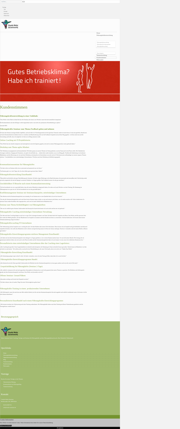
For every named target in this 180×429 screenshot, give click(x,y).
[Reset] (23, 1)
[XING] (3, 416)
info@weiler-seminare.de (9, 407)
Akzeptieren (60, 428)
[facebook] (6, 416)
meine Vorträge (11, 379)
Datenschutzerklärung (6, 425)
